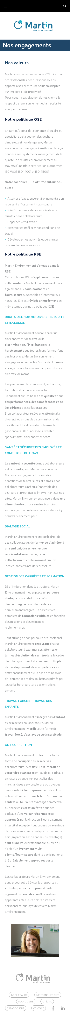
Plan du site (25, 1001)
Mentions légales (47, 994)
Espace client (15, 1008)
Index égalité (19, 994)
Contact (38, 1008)
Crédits (47, 1001)
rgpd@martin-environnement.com (27, 436)
